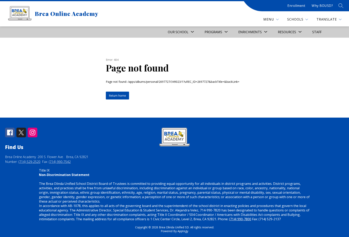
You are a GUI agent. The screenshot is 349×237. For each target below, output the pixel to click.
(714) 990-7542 (60, 161)
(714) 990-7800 (240, 219)
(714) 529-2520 (29, 161)
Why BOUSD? (322, 5)
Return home (117, 95)
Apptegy (183, 231)
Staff (317, 32)
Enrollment (296, 5)
